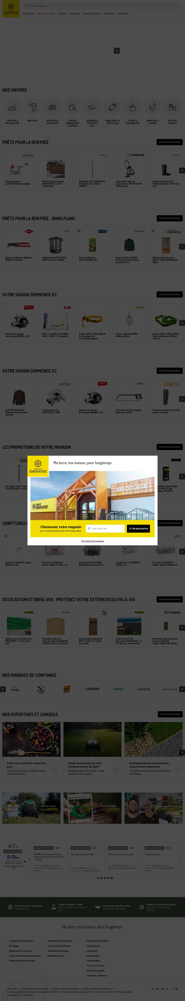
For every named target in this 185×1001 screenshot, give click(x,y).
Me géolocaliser (140, 528)
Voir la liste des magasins (92, 541)
